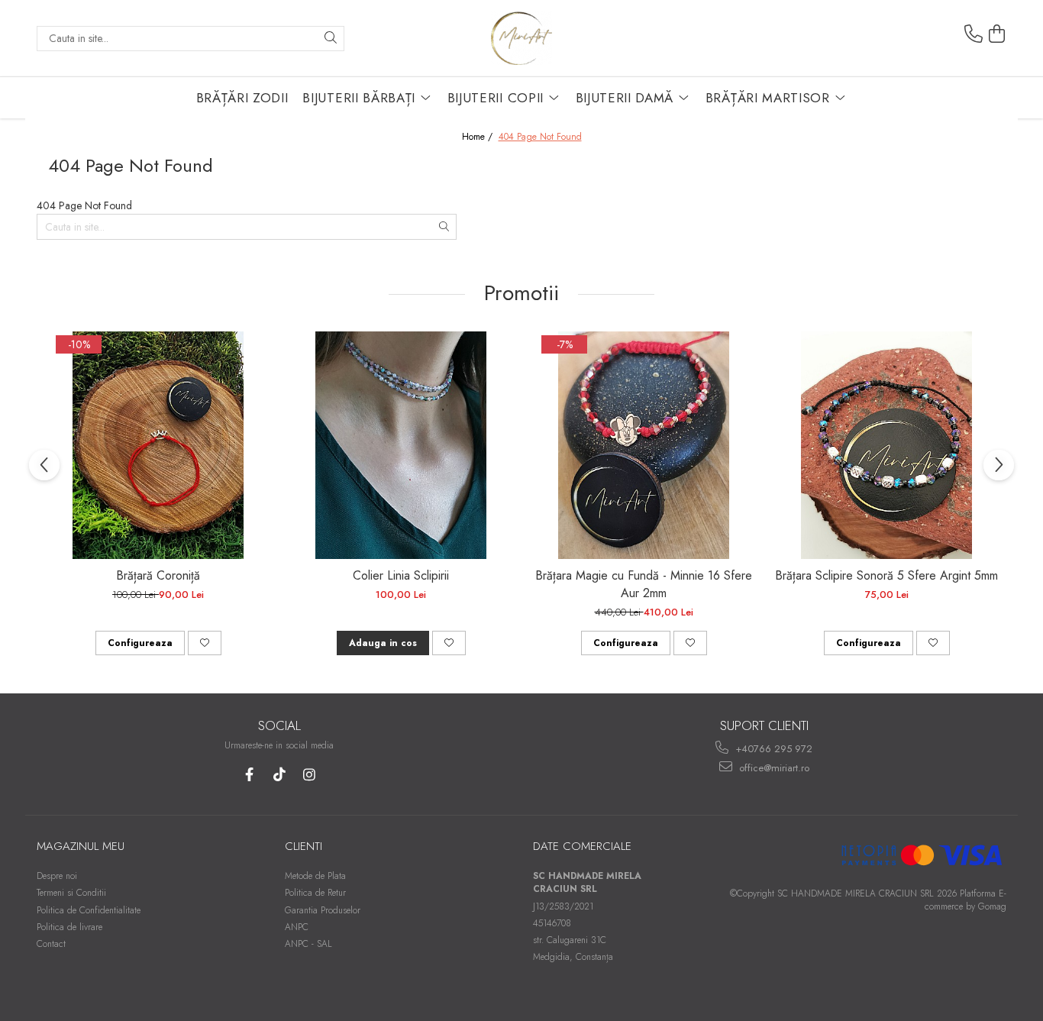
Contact (51, 944)
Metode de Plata (315, 876)
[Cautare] (330, 38)
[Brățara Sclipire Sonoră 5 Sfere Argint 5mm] (886, 445)
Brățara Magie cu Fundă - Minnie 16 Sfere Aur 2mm (643, 584)
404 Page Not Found (540, 137)
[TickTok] (279, 774)
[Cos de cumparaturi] (997, 34)
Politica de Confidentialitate (88, 910)
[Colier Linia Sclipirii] (401, 445)
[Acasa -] (521, 38)
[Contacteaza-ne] (973, 34)
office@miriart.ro (772, 768)
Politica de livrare (69, 927)
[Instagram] (308, 774)
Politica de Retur (315, 893)
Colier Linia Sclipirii (401, 575)
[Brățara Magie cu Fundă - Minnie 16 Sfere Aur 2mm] (643, 445)
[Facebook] (249, 774)
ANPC (296, 927)
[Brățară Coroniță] (158, 445)
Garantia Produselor (322, 910)
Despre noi (57, 876)
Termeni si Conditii (71, 893)
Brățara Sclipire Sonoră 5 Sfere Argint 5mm (886, 575)
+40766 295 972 (772, 749)
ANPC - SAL (308, 944)
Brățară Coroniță (158, 575)
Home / (479, 137)
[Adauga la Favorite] (204, 643)
